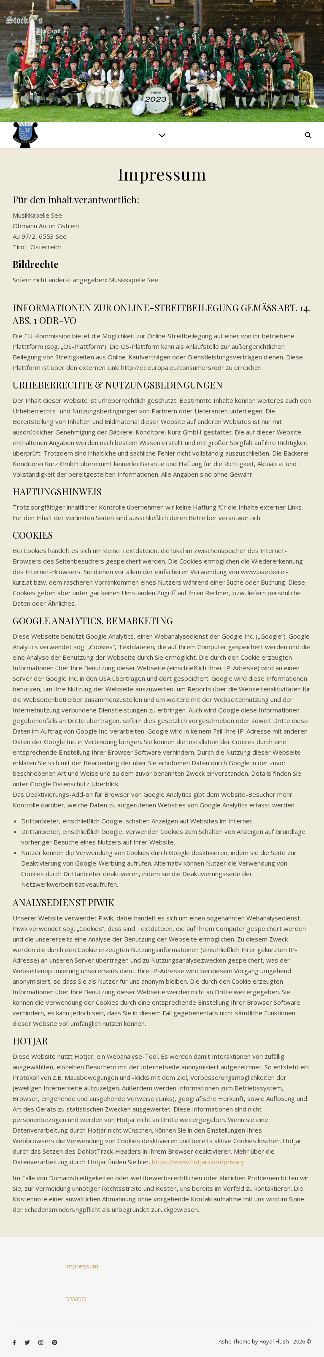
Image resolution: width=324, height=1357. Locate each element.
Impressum (81, 1266)
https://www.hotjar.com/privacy (198, 1161)
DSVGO (75, 1299)
